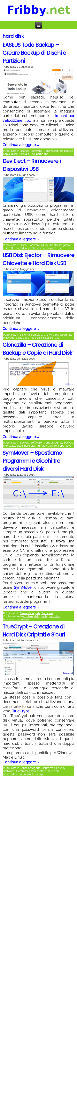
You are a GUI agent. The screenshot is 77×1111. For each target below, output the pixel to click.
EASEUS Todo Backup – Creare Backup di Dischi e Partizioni (34, 53)
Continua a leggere (21, 144)
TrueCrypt (20, 711)
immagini (42, 445)
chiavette (9, 248)
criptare (41, 771)
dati (36, 616)
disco (14, 153)
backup (68, 150)
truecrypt (38, 774)
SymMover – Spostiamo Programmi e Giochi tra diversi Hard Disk (32, 461)
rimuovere (49, 248)
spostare (23, 619)
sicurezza (25, 774)
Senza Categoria (30, 613)
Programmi (10, 619)
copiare (28, 616)
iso (33, 153)
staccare (48, 337)
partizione (42, 153)
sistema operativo (60, 445)
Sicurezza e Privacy (53, 767)
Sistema (25, 334)
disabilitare (22, 337)
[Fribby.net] (38, 10)
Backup (24, 150)
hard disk (24, 153)
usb (60, 248)
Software (36, 150)
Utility (44, 245)
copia (6, 153)
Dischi (23, 245)
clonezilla (9, 445)
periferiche (35, 248)
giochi (43, 616)
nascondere (10, 774)
